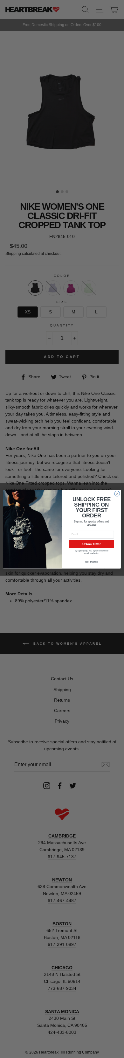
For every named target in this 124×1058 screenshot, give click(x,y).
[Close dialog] (117, 493)
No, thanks (91, 561)
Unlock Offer (91, 543)
